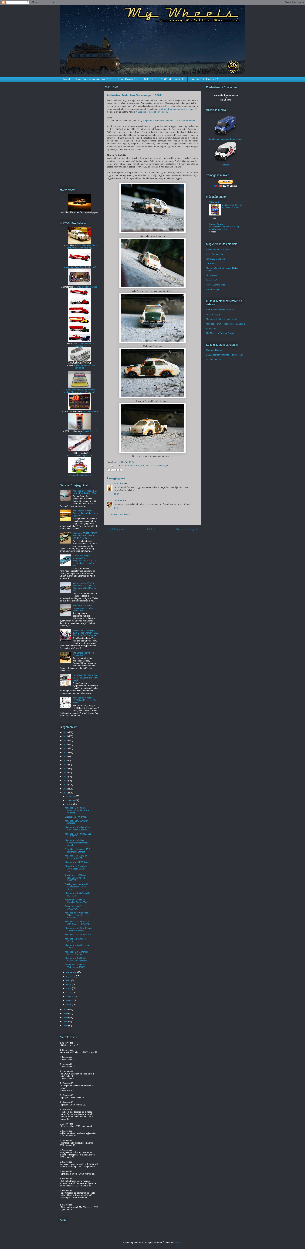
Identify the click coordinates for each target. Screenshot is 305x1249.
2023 (65, 744)
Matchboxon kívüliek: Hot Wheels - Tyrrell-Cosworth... (76, 915)
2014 (65, 780)
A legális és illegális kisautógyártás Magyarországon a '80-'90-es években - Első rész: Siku (85, 560)
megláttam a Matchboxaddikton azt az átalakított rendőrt (169, 120)
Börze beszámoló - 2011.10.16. (73, 907)
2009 (65, 1013)
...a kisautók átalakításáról (79, 475)
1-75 (127, 465)
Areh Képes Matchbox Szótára (220, 310)
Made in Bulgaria (213, 314)
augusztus (71, 976)
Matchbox (144, 465)
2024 (65, 740)
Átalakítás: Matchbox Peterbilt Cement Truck (77, 901)
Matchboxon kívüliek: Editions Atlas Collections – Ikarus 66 (85, 513)
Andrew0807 (120, 462)
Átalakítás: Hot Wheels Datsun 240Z (83, 654)
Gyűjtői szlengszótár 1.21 (172, 79)
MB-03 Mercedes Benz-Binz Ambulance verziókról (82, 246)
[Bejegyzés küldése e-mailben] (111, 465)
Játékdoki (210, 263)
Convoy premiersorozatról (86, 287)
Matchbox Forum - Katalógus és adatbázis (225, 324)
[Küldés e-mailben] (108, 470)
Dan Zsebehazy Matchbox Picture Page (224, 355)
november (70, 800)
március (70, 996)
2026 (65, 732)
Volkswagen (162, 465)
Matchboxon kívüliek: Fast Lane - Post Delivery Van (85, 492)
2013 (65, 784)
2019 (65, 760)
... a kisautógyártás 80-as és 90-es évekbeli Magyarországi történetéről (79, 391)
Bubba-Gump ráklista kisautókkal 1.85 (93, 79)
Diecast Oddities (213, 359)
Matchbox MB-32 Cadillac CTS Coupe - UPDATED (77, 922)
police (153, 465)
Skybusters (211, 328)
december (70, 796)
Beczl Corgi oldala (214, 254)
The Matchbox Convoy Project (220, 333)
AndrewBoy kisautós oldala (218, 249)
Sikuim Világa (212, 289)
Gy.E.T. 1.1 (149, 79)
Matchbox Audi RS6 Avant (77, 862)
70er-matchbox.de (214, 350)
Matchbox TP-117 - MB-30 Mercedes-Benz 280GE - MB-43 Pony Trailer (85, 535)
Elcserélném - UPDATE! (76, 817)
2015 (65, 777)
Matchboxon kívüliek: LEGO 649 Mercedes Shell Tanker (85, 700)
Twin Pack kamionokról (85, 267)
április (69, 992)
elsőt (161, 109)
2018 (65, 764)
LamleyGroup (216, 224)
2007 (65, 1021)
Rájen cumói (211, 280)
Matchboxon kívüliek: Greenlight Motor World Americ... (76, 842)
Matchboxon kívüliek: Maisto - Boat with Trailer (78, 929)
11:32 (116, 494)
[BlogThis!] (111, 470)
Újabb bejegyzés (116, 529)
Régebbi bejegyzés (187, 529)
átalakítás (134, 465)
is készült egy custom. (157, 112)
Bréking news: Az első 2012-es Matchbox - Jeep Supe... (78, 886)
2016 (65, 772)
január (69, 1004)
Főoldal (66, 79)
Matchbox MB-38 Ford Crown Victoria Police (76, 959)
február (69, 1000)
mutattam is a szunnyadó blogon (178, 109)
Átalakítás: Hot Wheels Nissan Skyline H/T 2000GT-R (75, 877)
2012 (65, 789)
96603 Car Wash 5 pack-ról (79, 455)
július (68, 980)
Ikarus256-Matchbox (215, 259)
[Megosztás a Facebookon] (117, 470)
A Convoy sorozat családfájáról (83, 344)
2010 (65, 1009)
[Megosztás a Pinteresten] (120, 470)
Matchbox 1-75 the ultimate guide (221, 319)
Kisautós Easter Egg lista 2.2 (204, 79)
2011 (65, 793)
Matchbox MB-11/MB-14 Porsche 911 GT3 (76, 857)
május (69, 988)
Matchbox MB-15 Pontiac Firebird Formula (76, 953)
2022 (65, 748)
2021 (65, 752)
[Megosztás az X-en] (114, 470)
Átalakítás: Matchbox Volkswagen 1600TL (75, 966)
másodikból (141, 112)
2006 (65, 1025)
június (69, 984)
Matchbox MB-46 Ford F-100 (78, 934)
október (69, 804)
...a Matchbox (68, 267)
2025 (65, 736)
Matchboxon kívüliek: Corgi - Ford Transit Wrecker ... (78, 828)
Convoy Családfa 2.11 (128, 79)
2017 (65, 768)
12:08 (116, 508)
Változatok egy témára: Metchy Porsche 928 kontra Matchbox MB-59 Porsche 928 (85, 587)
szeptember (71, 972)
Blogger (178, 1242)
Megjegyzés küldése (120, 514)
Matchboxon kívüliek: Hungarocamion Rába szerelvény (83, 608)
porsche (118, 500)
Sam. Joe (118, 483)
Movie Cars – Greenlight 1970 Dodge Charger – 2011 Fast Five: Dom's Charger (85, 633)
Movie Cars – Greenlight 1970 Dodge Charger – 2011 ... (76, 868)
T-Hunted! (214, 202)
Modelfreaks (211, 275)
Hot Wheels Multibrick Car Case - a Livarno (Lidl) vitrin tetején (85, 678)
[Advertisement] (79, 132)
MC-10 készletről (90, 411)
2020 (65, 756)
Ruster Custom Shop (215, 285)
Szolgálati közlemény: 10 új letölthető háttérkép (77, 850)
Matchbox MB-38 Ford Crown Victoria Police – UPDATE (77, 810)
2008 (65, 1017)
